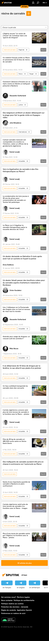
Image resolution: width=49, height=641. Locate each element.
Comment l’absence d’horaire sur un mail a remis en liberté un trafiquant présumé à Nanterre (16, 84)
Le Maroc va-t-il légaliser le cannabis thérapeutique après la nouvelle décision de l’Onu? (15, 227)
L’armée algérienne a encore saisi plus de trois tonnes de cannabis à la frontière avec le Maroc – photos (16, 412)
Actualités (22, 161)
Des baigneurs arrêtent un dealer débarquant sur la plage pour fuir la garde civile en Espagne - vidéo (23, 115)
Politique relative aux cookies (12, 604)
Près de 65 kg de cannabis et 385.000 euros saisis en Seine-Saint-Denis (15, 441)
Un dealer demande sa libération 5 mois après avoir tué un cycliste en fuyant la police (22, 257)
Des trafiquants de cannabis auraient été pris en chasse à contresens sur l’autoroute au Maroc (23, 463)
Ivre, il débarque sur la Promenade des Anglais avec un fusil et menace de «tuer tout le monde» (16, 309)
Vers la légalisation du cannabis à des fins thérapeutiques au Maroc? (20, 170)
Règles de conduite (8, 610)
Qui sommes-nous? (8, 597)
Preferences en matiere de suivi (13, 613)
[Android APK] (8, 620)
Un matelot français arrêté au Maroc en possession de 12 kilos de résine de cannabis (16, 60)
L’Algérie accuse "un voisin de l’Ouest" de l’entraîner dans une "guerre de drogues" (15, 36)
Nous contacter (7, 600)
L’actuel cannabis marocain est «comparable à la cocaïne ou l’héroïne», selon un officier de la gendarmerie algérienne (15, 143)
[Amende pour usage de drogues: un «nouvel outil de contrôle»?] (39, 340)
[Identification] (33, 2)
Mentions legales (23, 597)
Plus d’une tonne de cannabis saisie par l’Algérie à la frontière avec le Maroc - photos (16, 536)
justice (21, 105)
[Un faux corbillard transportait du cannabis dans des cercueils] (39, 390)
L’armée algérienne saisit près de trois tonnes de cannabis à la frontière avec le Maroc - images (15, 506)
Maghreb (21, 50)
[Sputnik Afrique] (7, 4)
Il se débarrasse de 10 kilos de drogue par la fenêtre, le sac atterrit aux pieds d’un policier (22, 367)
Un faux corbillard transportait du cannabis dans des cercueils (15, 387)
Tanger (31, 74)
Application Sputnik (24, 610)
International (23, 132)
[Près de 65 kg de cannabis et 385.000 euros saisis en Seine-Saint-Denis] (39, 442)
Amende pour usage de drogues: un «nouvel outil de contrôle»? (16, 338)
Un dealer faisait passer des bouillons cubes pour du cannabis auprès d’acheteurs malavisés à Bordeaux (24, 282)
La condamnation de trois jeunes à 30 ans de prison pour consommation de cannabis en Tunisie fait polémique (16, 199)
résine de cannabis (13, 13)
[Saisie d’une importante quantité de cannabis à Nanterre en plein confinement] (39, 485)
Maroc (21, 74)
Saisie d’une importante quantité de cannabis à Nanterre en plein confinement (16, 484)
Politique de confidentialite (24, 600)
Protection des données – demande (14, 607)
